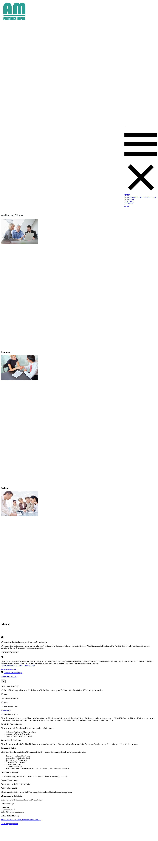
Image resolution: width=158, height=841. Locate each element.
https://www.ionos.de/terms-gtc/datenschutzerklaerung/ (21, 820)
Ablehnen (5, 652)
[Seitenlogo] (14, 20)
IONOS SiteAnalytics (9, 677)
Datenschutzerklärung (9, 665)
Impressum (21, 665)
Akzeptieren (14, 652)
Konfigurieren (30, 665)
